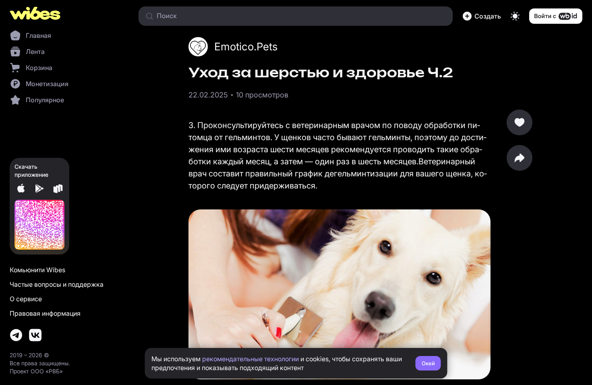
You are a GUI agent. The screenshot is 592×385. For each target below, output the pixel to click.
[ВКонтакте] (35, 335)
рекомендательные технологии (250, 359)
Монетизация (47, 84)
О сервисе (26, 299)
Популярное (45, 100)
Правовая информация (45, 313)
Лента (35, 52)
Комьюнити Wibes (37, 270)
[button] (481, 16)
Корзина (39, 68)
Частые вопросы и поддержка (56, 284)
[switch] (515, 16)
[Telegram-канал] (16, 335)
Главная (38, 35)
